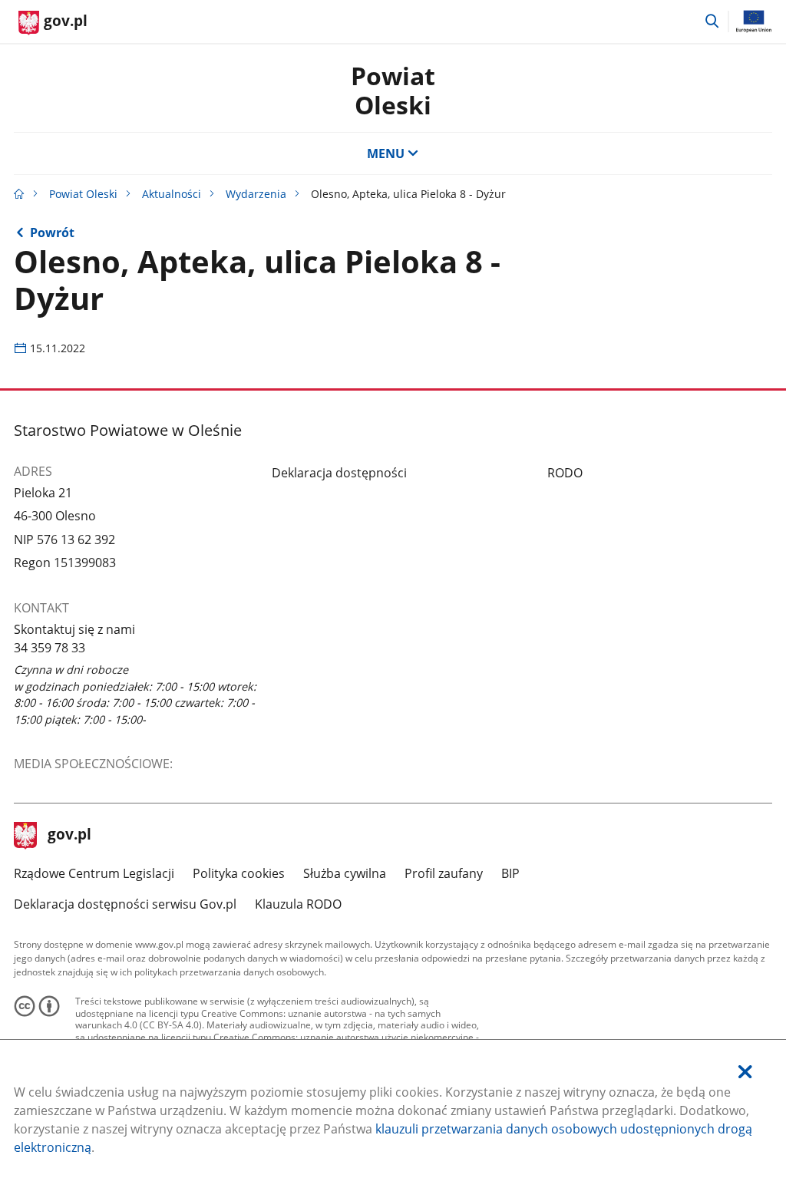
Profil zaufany (444, 873)
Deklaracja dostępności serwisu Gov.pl (125, 904)
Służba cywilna (344, 873)
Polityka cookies (239, 873)
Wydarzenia (256, 193)
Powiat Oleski (393, 90)
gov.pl (69, 836)
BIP (510, 873)
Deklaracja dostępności (339, 472)
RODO (565, 472)
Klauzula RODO (298, 904)
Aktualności (171, 193)
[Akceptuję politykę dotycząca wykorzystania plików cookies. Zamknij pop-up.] (745, 1071)
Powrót (52, 232)
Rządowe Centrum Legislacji (94, 873)
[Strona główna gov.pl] (19, 193)
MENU (386, 153)
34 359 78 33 (49, 647)
